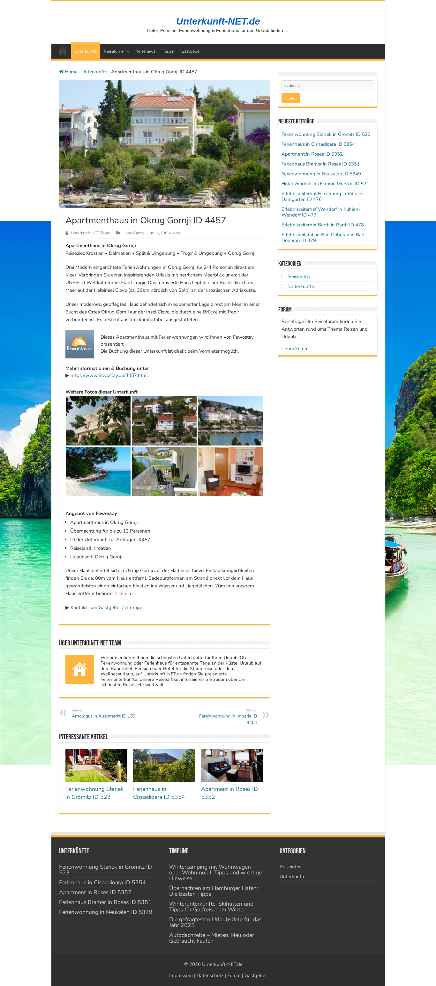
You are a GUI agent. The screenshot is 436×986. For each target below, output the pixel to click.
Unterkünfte (85, 51)
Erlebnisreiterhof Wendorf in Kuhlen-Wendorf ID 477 (321, 212)
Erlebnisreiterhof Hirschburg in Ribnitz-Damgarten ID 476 (323, 196)
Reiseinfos (299, 276)
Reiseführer (114, 51)
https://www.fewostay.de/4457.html (109, 375)
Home (71, 72)
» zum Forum (295, 348)
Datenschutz (210, 975)
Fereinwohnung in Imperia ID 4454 (228, 716)
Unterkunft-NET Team (90, 233)
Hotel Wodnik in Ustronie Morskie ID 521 (325, 183)
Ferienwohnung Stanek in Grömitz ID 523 (94, 793)
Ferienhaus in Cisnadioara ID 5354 (159, 793)
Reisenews (145, 51)
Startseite (63, 50)
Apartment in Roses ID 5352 (312, 154)
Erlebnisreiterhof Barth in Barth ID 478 (323, 225)
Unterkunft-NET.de (218, 21)
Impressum (181, 975)
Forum (168, 51)
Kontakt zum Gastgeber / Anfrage (106, 607)
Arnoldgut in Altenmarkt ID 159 (103, 713)
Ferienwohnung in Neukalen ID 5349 (321, 174)
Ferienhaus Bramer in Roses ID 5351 (321, 164)
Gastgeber (191, 51)
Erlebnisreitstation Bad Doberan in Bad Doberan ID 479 (323, 238)
